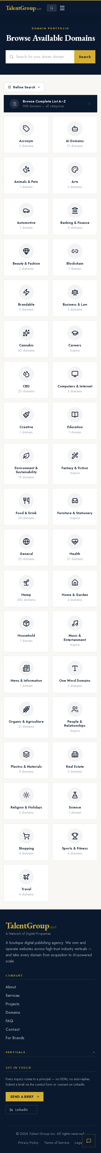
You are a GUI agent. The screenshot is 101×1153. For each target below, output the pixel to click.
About (11, 987)
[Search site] (51, 8)
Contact (13, 1029)
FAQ (9, 1021)
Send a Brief (22, 1096)
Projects (12, 1004)
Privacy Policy (28, 1142)
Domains (13, 1012)
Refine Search (24, 87)
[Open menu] (62, 8)
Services (12, 995)
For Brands (15, 1038)
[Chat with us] (88, 1140)
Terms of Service (56, 1142)
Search (85, 56)
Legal (79, 1142)
